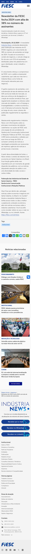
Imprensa (13, 392)
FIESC (3, 2)
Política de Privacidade (8, 483)
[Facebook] (10, 550)
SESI (7, 2)
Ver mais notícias (15, 383)
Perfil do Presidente (7, 449)
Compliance (5, 485)
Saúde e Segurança (7, 513)
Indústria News (6, 45)
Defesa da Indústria (7, 499)
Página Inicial (5, 392)
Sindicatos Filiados (6, 459)
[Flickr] (23, 550)
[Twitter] (19, 550)
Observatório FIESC (7, 511)
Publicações (5, 454)
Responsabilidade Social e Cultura (11, 464)
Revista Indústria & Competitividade (12, 471)
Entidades (4, 452)
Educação (4, 501)
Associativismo (5, 497)
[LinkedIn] (6, 550)
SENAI (12, 2)
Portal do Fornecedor (7, 481)
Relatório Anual (6, 457)
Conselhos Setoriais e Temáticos (11, 461)
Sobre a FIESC (5, 445)
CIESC (20, 2)
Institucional (5, 225)
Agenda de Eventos (7, 466)
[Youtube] (15, 550)
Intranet (3, 488)
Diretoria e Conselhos (7, 447)
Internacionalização (7, 508)
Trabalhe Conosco (6, 478)
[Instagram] (2, 550)
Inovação (4, 506)
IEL (16, 2)
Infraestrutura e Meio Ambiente (10, 504)
